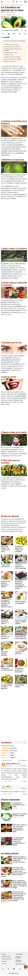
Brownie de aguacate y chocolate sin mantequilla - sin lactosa (20, 585)
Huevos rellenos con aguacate (20, 602)
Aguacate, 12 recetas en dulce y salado (19, 814)
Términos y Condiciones (18, 961)
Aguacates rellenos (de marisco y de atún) (5, 549)
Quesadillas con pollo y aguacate (20, 637)
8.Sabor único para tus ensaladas (13, 59)
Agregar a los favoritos (11, 30)
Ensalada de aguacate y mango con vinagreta (19, 549)
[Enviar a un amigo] (21, 30)
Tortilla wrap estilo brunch (5, 565)
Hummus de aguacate (5, 637)
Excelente (13, 748)
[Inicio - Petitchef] (1, 5)
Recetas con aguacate (10, 61)
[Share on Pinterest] (24, 34)
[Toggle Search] (21, 1)
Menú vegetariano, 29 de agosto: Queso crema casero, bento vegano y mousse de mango (19, 884)
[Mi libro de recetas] (13, 1)
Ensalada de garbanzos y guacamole (19, 670)
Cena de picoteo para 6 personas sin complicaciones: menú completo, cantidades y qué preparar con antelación (13, 896)
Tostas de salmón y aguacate (4, 653)
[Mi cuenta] (16, 1)
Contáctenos (19, 954)
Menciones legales (20, 964)
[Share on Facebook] (3, 34)
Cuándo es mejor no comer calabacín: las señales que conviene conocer (19, 859)
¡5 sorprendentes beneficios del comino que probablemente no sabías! (18, 841)
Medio (12, 755)
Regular (12, 757)
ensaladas (14, 68)
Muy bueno (14, 750)
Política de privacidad (18, 957)
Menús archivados (6, 959)
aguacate (5, 66)
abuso (25, 781)
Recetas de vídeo (6, 956)
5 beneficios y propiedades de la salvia (18, 804)
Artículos (4, 963)
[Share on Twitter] (19, 34)
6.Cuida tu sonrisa (8, 54)
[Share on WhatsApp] (14, 34)
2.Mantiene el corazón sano (11, 44)
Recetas (4, 954)
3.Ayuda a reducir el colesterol (12, 46)
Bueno (12, 753)
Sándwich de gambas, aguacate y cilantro (5, 584)
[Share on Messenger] (9, 34)
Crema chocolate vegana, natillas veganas (21, 621)
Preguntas (4, 961)
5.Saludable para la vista (10, 52)
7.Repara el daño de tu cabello (12, 57)
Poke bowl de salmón (19, 686)
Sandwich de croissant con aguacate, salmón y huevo (6, 604)
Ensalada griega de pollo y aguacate (6, 686)
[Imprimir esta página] (25, 30)
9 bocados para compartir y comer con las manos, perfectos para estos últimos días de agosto (14, 872)
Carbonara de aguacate (19, 652)
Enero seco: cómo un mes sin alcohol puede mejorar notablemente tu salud (19, 828)
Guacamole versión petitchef (7, 669)
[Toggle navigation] (25, 2)
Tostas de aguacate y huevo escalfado (20, 566)
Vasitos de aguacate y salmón (5, 621)
